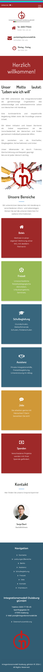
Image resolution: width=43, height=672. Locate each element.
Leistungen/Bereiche (22, 559)
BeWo (22, 563)
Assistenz (22, 567)
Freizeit (23, 575)
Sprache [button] (5, 5)
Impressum (22, 588)
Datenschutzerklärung (22, 622)
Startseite (22, 555)
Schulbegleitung (22, 571)
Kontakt (22, 584)
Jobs (22, 580)
